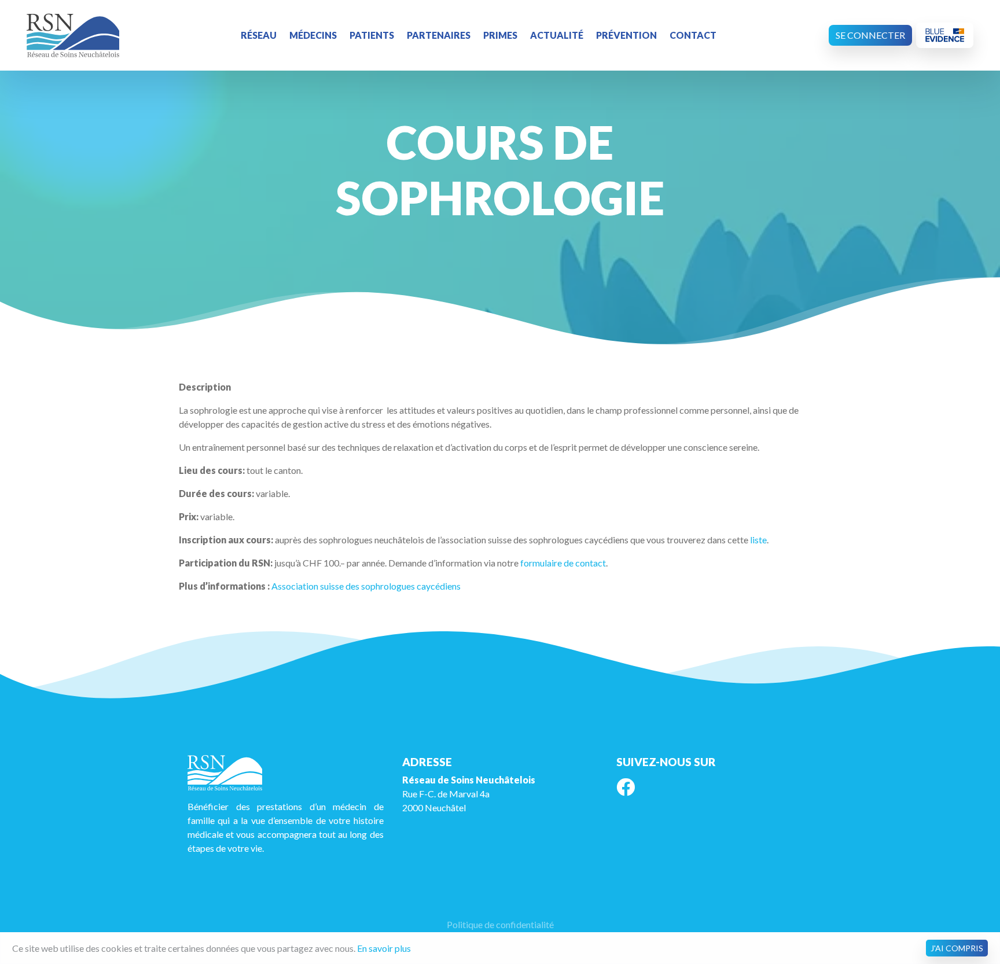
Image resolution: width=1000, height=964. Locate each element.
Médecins (313, 35)
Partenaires (438, 35)
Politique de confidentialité (500, 924)
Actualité (556, 35)
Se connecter (870, 35)
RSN (73, 35)
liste (758, 539)
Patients (372, 35)
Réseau (259, 35)
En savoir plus (384, 948)
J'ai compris (957, 948)
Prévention (626, 35)
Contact (693, 35)
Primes (500, 35)
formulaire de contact (563, 562)
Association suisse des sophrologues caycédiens (365, 585)
